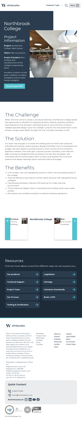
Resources (58, 341)
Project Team (13, 289)
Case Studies (70, 336)
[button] (54, 5)
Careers (69, 334)
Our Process (13, 297)
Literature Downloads (54, 289)
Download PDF (14, 86)
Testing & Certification (17, 305)
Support (57, 336)
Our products (13, 274)
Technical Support (15, 282)
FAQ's (56, 347)
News (68, 339)
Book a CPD (49, 297)
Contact (57, 344)
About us (57, 334)
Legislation (49, 274)
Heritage (48, 282)
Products (57, 339)
